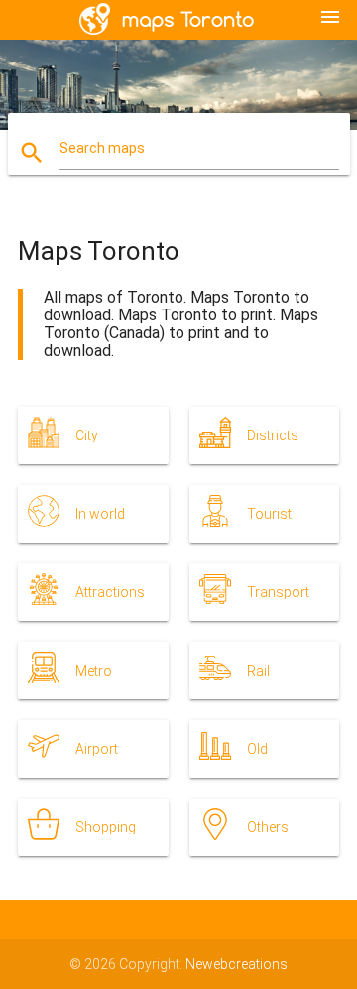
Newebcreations (236, 964)
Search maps (102, 148)
